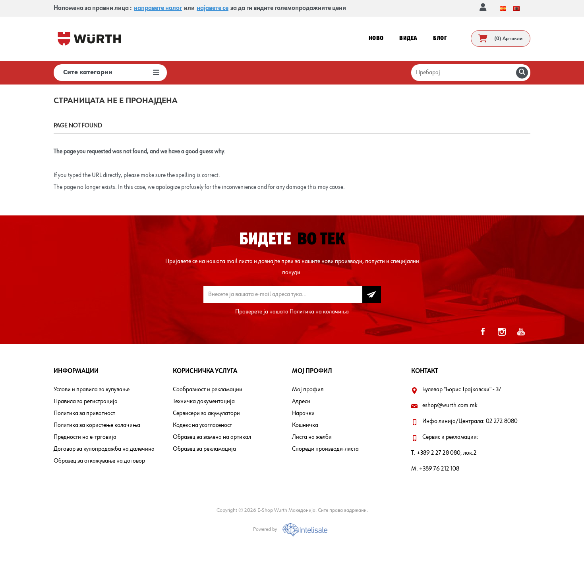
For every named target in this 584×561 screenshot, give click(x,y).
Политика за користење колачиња (97, 425)
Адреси (301, 401)
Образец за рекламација (204, 449)
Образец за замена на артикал (212, 437)
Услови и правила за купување (92, 389)
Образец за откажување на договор (99, 461)
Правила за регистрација (86, 401)
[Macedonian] (503, 8)
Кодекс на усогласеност (202, 425)
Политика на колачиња (319, 312)
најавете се (212, 8)
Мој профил (307, 389)
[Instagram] (501, 331)
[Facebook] (482, 331)
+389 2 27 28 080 (438, 453)
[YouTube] (520, 331)
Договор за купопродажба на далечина (104, 449)
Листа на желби (312, 437)
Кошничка (305, 425)
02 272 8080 (502, 421)
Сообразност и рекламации (207, 389)
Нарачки (303, 413)
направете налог (158, 8)
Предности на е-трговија (85, 437)
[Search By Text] (522, 73)
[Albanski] (516, 8)
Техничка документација (204, 401)
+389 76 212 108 (439, 469)
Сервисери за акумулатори (206, 413)
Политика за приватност (84, 413)
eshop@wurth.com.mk (450, 405)
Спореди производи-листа (325, 449)
